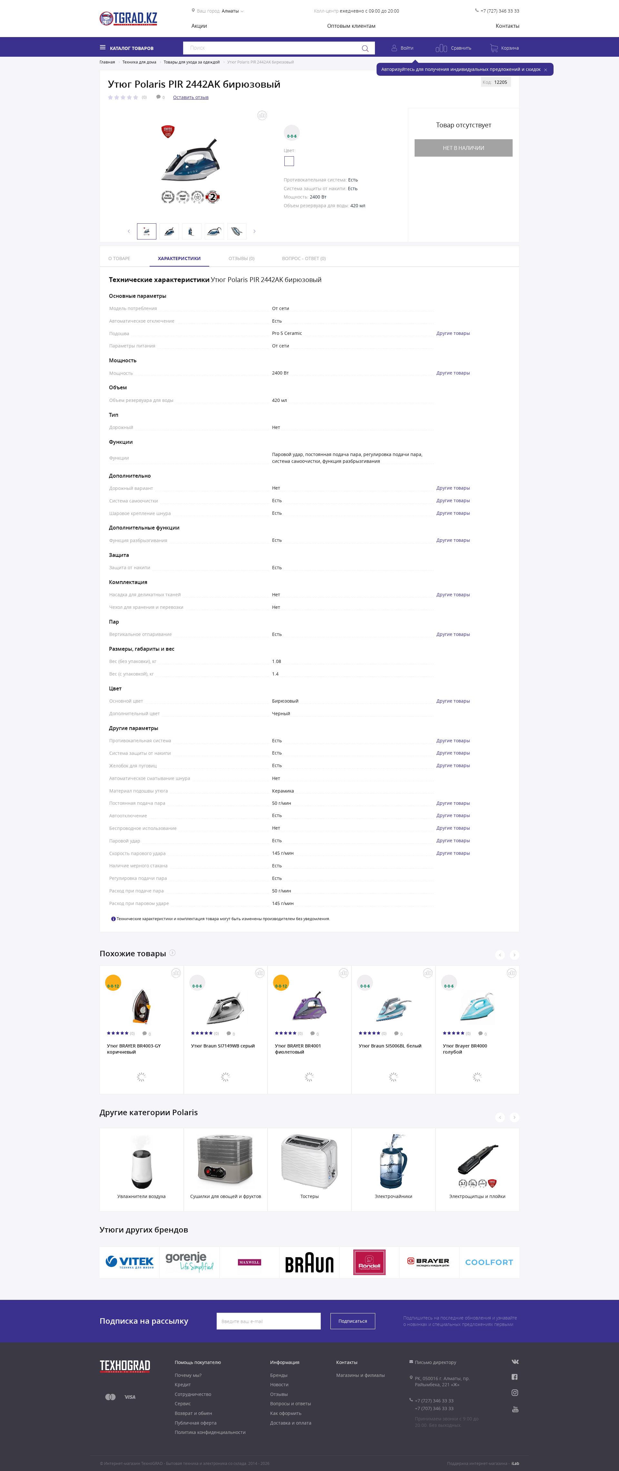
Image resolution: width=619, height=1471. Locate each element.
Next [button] (254, 231)
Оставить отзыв (191, 97)
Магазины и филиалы (360, 1375)
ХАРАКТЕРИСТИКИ (179, 258)
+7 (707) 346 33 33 (434, 1408)
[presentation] (500, 955)
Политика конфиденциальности (210, 1432)
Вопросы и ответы (290, 1403)
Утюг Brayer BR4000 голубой (381, 1049)
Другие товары (453, 333)
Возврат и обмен (193, 1413)
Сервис (183, 1403)
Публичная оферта (196, 1423)
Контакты (507, 25)
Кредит (183, 1384)
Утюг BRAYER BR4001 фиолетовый (214, 1049)
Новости (279, 1384)
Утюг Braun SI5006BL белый (306, 1046)
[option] (190, 164)
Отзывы (279, 1394)
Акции (199, 25)
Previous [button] (129, 231)
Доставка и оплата (290, 1423)
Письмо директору (435, 1362)
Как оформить (285, 1413)
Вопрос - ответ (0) (304, 258)
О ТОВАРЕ (119, 258)
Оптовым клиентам (351, 25)
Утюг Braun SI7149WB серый (139, 1046)
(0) (144, 97)
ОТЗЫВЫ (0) (241, 258)
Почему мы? (188, 1375)
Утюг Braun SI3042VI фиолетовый (465, 1049)
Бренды (279, 1375)
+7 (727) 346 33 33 (500, 11)
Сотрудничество (193, 1394)
